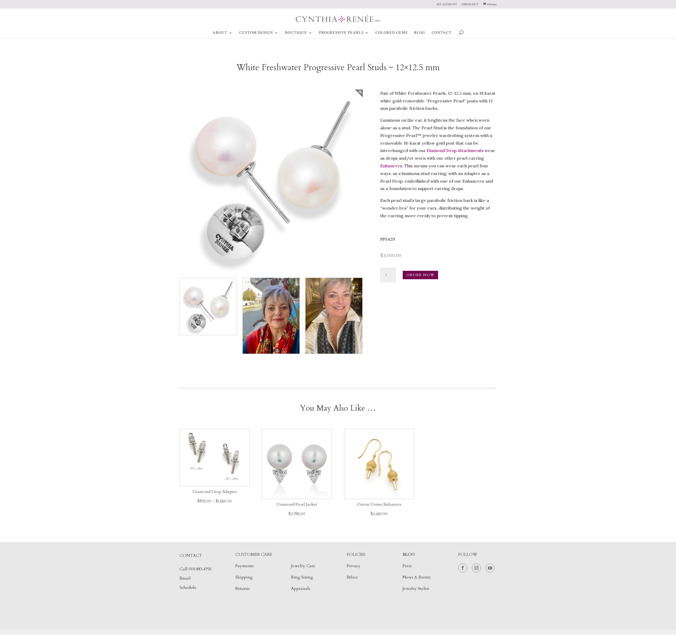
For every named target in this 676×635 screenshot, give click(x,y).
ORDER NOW (420, 274)
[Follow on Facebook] (462, 567)
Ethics (352, 577)
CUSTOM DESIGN (256, 33)
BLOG (419, 33)
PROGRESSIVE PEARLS (341, 33)
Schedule (188, 587)
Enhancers (391, 165)
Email (185, 578)
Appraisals (300, 588)
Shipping (244, 577)
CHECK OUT (470, 4)
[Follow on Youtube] (490, 567)
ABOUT (220, 33)
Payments (244, 566)
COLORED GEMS (391, 33)
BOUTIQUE (296, 33)
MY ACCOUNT (446, 4)
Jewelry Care (303, 566)
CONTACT (442, 33)
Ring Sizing (302, 577)
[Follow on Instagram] (476, 567)
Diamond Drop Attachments (455, 150)
